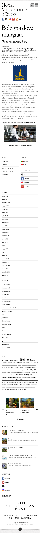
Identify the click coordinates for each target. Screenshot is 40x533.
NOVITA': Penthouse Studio (10, 412)
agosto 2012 (5, 239)
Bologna (25, 359)
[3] (21, 419)
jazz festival (5, 318)
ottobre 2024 (5, 196)
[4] (23, 419)
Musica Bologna (26, 380)
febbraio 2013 (5, 229)
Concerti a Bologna (23, 374)
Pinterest (26, 186)
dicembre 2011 (6, 262)
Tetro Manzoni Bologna (30, 387)
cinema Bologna (23, 372)
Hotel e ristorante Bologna (24, 377)
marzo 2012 (5, 255)
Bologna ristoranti (14, 50)
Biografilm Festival (15, 360)
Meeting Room (6, 321)
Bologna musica (5, 367)
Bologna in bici (28, 362)
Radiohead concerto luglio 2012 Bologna (11, 384)
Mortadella (33, 377)
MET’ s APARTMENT (8, 168)
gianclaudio (7, 48)
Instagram (26, 182)
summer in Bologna (19, 387)
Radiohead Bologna (32, 382)
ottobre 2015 (5, 209)
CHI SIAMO (5, 161)
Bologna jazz (21, 365)
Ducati (32, 375)
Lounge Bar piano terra (25, 411)
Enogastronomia (18, 48)
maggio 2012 (5, 249)
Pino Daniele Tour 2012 (22, 382)
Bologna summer (32, 367)
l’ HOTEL (4, 165)
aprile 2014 (5, 216)
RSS (20, 19)
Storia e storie (5, 344)
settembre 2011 (6, 272)
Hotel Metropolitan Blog (15, 10)
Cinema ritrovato (31, 372)
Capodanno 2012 (6, 288)
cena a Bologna (26, 50)
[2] (19, 419)
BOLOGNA (5, 175)
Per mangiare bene (16, 42)
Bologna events (6, 285)
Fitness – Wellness (7, 311)
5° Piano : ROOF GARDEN (15, 447)
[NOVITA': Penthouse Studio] (12, 407)
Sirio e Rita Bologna (10, 387)
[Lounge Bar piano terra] (27, 407)
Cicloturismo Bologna (14, 372)
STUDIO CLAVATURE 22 (9, 171)
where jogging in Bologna (20, 389)
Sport (3, 341)
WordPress (15, 524)
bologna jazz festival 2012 (30, 365)
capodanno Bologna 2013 (30, 369)
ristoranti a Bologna (21, 52)
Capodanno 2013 (6, 291)
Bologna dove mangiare (11, 362)
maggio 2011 (5, 275)
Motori (3, 327)
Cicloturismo (5, 294)
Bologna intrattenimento (11, 365)
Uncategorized (6, 347)
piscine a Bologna (6, 334)
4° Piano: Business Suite (15, 464)
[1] (17, 419)
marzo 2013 (5, 226)
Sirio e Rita (5, 337)
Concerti (4, 298)
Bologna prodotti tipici (14, 367)
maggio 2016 (5, 206)
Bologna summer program (19, 369)
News (3, 331)
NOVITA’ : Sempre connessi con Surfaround (20, 455)
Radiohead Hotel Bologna (26, 384)
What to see (5, 351)
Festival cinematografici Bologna (11, 308)
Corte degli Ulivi (6, 301)
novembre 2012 (6, 236)
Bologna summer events (7, 369)
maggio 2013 (5, 222)
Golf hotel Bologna (13, 377)
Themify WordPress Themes (26, 524)
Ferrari (36, 375)
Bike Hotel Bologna (6, 360)
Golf (3, 314)
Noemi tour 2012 (12, 382)
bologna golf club (21, 362)
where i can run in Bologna (8, 389)
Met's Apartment (6, 324)
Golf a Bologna (5, 377)
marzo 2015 (5, 212)
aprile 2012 (5, 252)
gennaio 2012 (5, 259)
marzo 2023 (5, 199)
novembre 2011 (6, 265)
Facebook (26, 178)
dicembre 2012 (6, 232)
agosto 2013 (5, 219)
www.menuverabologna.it (28, 122)
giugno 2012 (5, 245)
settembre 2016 (6, 203)
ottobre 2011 (5, 269)
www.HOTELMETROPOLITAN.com (20, 145)
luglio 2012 (5, 242)
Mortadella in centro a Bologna (9, 380)
